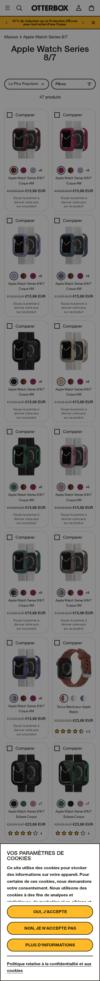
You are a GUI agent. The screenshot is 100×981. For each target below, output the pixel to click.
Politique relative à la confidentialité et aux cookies (49, 967)
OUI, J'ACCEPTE (50, 911)
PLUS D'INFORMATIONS (50, 944)
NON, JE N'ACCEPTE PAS (50, 928)
